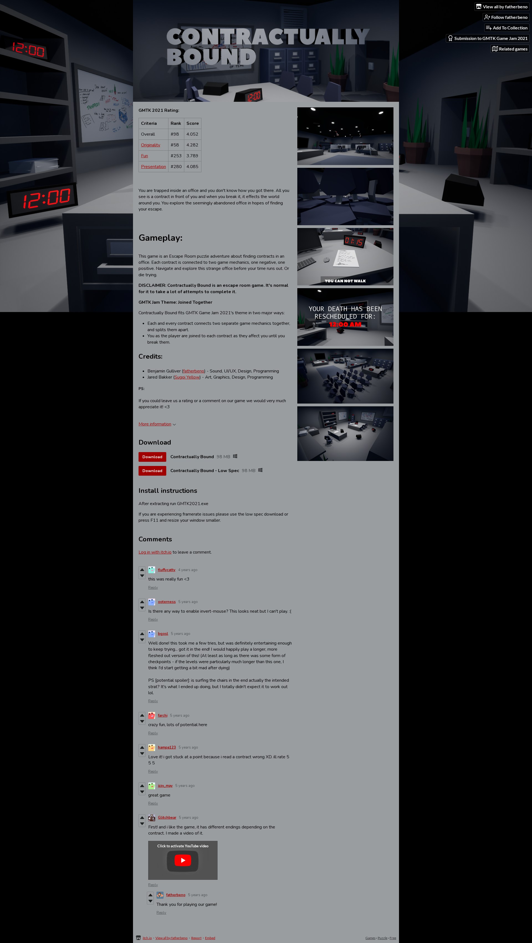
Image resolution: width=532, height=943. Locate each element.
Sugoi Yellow (187, 377)
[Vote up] (142, 570)
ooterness (167, 601)
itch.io (147, 938)
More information (155, 424)
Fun (144, 156)
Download (152, 457)
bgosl (163, 633)
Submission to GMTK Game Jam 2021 (491, 38)
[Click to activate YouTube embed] (183, 860)
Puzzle (382, 938)
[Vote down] (142, 576)
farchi (162, 715)
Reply (153, 587)
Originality (150, 145)
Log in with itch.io (155, 552)
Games (370, 938)
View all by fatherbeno (171, 938)
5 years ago (188, 601)
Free (393, 938)
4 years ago (188, 569)
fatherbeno (193, 371)
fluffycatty (166, 569)
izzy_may (165, 785)
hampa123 (167, 747)
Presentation (153, 167)
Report (196, 938)
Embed (210, 938)
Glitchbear (167, 817)
